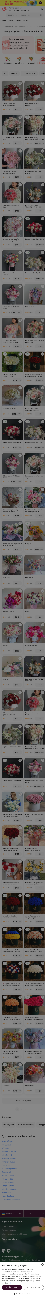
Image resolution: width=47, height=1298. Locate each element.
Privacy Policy (14, 1283)
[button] (23, 1293)
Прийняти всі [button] (11, 1287)
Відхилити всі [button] (33, 1287)
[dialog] (22, 1280)
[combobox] (42, 1264)
